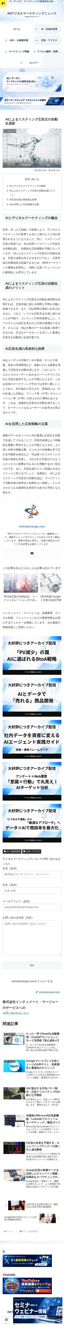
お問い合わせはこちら (16, 1013)
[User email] (32, 553)
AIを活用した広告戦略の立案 (24, 204)
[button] (55, 588)
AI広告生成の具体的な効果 (23, 199)
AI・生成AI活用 (13, 851)
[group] (21, 588)
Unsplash (55, 165)
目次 (27, 179)
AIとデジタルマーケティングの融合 (27, 186)
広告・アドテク (33, 851)
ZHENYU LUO (39, 165)
